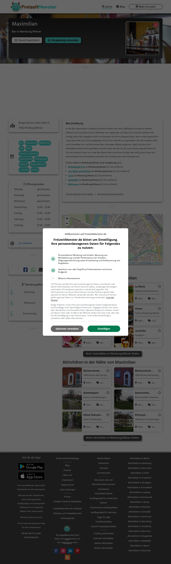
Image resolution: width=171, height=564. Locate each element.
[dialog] (85, 282)
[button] (85, 278)
